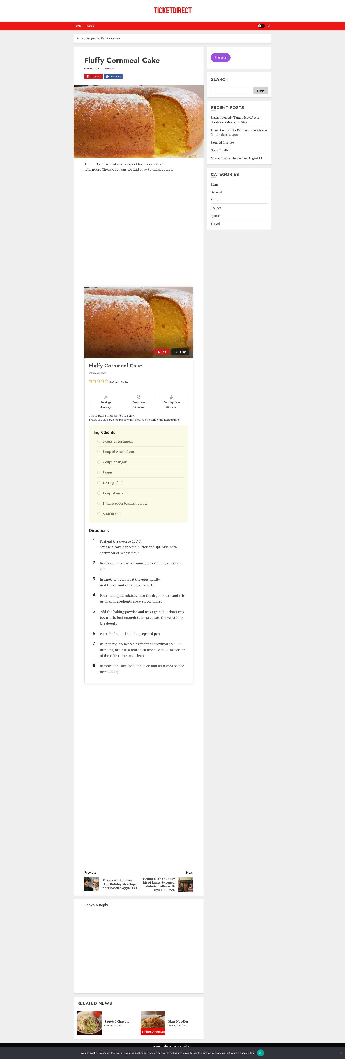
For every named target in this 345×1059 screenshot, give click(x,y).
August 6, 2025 (94, 68)
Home (77, 26)
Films (214, 184)
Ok (260, 1052)
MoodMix (220, 58)
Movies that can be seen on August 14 (236, 158)
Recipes (216, 208)
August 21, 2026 (115, 1025)
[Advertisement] (139, 199)
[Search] (269, 25)
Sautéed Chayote (116, 1021)
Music (215, 200)
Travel (215, 224)
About (91, 26)
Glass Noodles (178, 1021)
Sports (215, 216)
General (216, 192)
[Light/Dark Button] (261, 26)
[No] (340, 1053)
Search (220, 79)
